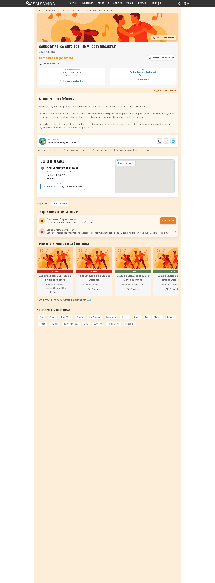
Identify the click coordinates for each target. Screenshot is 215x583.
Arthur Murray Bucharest (143, 72)
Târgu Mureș (113, 323)
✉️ (166, 141)
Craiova (125, 317)
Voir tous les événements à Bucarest (63, 300)
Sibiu (86, 323)
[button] (107, 231)
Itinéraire (144, 79)
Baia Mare (66, 317)
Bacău (53, 317)
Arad (42, 317)
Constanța (111, 317)
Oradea (170, 317)
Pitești (42, 323)
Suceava (98, 323)
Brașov (79, 317)
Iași (146, 317)
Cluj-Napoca (94, 317)
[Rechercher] (179, 3)
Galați (137, 317)
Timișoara (130, 323)
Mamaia (158, 317)
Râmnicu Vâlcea (70, 323)
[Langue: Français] (186, 3)
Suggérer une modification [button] (165, 90)
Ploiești (54, 323)
